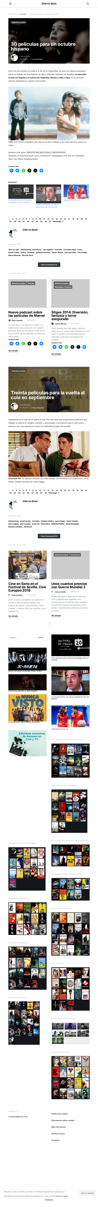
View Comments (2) (49, 265)
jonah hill (35, 524)
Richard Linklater (15, 527)
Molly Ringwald (72, 524)
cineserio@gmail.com (18, 1116)
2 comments (37, 59)
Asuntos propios (18, 22)
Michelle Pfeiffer (58, 524)
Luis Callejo (82, 252)
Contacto (55, 1140)
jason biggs (60, 521)
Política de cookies (59, 1114)
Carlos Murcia (60, 324)
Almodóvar (36, 250)
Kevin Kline (45, 524)
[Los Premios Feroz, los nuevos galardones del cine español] (48, 193)
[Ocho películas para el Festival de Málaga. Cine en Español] (21, 191)
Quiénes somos (58, 1133)
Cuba (79, 250)
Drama (23, 252)
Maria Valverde (14, 255)
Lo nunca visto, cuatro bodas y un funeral (23, 722)
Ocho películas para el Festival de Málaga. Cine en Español (70, 659)
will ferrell (28, 527)
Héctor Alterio (57, 252)
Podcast (31, 283)
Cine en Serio (49, 3)
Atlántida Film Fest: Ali (72, 200)
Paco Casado (17, 320)
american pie (25, 521)
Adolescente (26, 250)
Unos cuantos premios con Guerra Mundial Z (69, 585)
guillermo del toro (43, 252)
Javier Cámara (72, 521)
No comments (38, 408)
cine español (48, 250)
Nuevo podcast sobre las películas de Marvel (26, 314)
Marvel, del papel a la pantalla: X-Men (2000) (25, 671)
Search (41, 637)
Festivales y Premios (63, 287)
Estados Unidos (47, 521)
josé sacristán (70, 252)
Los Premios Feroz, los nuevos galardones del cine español (70, 698)
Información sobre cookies (62, 1120)
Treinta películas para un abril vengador (23, 691)
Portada (23, 14)
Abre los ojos (13, 250)
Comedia (58, 250)
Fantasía (30, 252)
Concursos (75, 555)
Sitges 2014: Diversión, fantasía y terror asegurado (69, 315)
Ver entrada (13, 351)
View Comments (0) (49, 536)
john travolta (25, 524)
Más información (58, 1127)
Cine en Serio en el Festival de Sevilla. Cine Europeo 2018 (27, 587)
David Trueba (13, 252)
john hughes (13, 524)
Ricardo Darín (27, 255)
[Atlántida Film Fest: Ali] (76, 191)
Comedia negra (69, 250)
